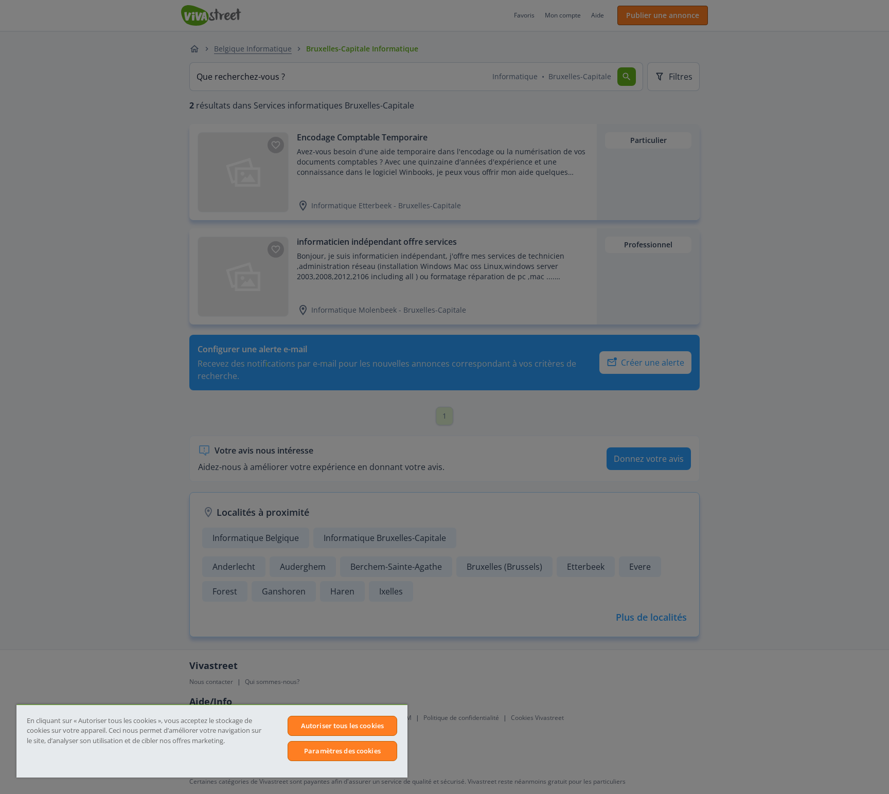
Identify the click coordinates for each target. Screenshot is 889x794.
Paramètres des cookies (342, 750)
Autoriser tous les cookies (342, 725)
